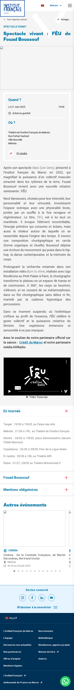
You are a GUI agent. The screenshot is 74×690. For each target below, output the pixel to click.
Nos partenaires (12, 652)
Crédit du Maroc (31, 342)
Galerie (42, 658)
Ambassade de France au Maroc (21, 682)
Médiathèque (45, 638)
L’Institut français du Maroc (18, 631)
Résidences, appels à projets (54, 645)
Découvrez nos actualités (17, 645)
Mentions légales (12, 665)
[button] (14, 571)
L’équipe (8, 638)
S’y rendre (22, 153)
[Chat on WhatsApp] (65, 681)
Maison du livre (46, 652)
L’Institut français (12, 675)
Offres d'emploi (11, 658)
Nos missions (45, 631)
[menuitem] (42, 5)
